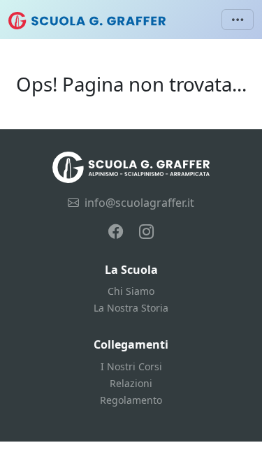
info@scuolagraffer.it (139, 202)
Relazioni (131, 383)
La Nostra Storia (131, 307)
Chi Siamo (131, 291)
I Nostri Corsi (131, 366)
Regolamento (131, 400)
